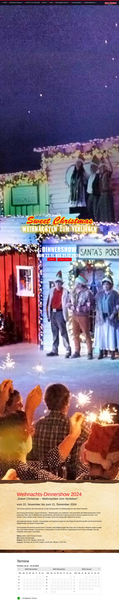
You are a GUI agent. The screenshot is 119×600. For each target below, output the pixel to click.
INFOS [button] (43, 2)
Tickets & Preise (64, 259)
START (4, 2)
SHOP (51, 2)
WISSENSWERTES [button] (90, 2)
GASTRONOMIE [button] (76, 2)
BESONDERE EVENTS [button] (61, 2)
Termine (51, 259)
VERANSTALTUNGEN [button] (15, 2)
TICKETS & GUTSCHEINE (32, 2)
